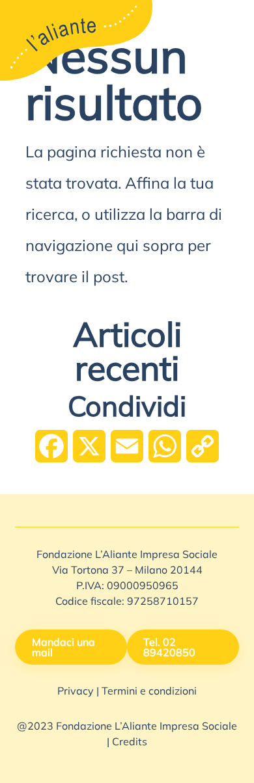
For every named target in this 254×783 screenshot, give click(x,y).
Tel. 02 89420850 (169, 648)
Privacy (75, 692)
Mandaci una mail (63, 648)
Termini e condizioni (149, 692)
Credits (129, 742)
